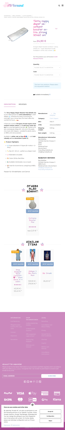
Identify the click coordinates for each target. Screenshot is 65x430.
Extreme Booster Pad (32, 220)
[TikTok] (40, 381)
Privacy (43, 330)
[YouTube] (31, 381)
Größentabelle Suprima (30, 329)
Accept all (50, 411)
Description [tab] (10, 104)
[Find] (59, 5)
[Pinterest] (34, 381)
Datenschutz (16, 425)
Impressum (7, 425)
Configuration (50, 416)
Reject (50, 420)
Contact (13, 332)
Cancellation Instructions (45, 353)
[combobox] (47, 68)
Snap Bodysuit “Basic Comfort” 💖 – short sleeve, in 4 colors (18, 275)
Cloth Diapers (54, 118)
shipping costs (45, 43)
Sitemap (44, 339)
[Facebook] (25, 381)
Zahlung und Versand (30, 346)
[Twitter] (28, 381)
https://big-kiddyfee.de (45, 169)
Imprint (43, 343)
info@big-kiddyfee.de (45, 167)
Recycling (44, 321)
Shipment (14, 336)
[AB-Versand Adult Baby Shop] (13, 5)
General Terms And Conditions (46, 335)
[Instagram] (37, 381)
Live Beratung (15, 321)
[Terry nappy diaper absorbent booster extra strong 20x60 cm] (18, 34)
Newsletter (14, 339)
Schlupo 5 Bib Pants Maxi (32, 273)
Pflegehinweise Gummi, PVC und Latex (16, 326)
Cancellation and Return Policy (46, 325)
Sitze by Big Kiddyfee (29, 340)
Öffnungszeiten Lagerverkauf (31, 335)
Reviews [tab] (23, 104)
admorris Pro (36, 427)
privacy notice (16, 368)
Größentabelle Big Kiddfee (32, 324)
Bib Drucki (47, 273)
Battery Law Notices (45, 347)
